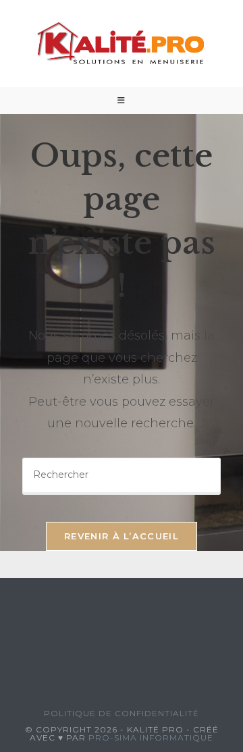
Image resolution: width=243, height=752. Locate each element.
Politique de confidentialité (121, 713)
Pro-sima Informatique (150, 737)
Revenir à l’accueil (121, 536)
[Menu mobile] (121, 100)
